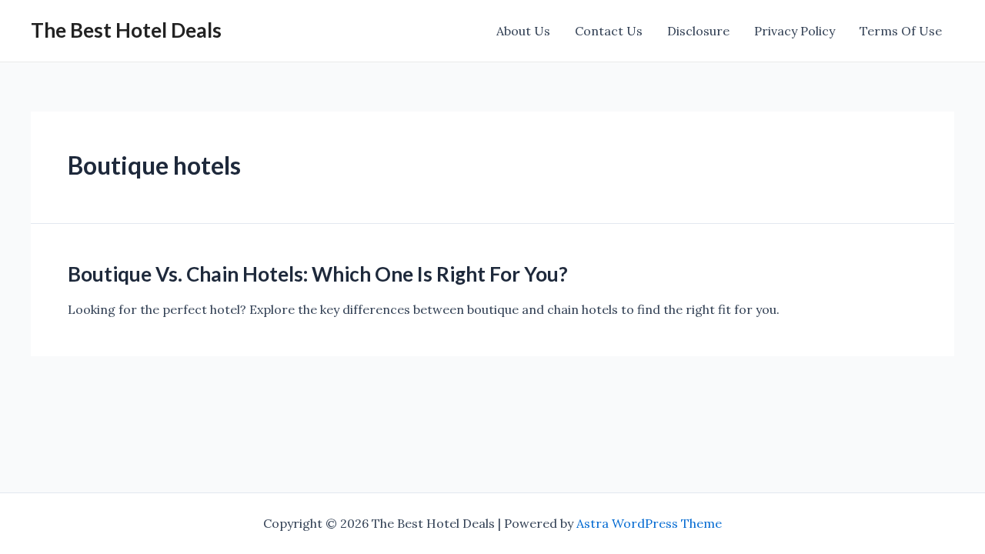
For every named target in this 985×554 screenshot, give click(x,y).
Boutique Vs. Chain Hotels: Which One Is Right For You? (318, 274)
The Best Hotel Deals (126, 30)
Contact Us (609, 30)
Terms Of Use (901, 30)
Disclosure (698, 30)
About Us (523, 30)
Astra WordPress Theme (649, 523)
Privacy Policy (794, 30)
